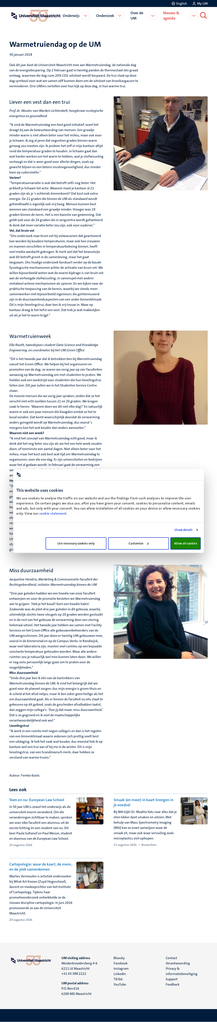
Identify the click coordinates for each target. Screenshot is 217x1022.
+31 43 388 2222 (73, 973)
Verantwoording (178, 963)
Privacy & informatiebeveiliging (182, 971)
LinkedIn (120, 974)
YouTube (120, 984)
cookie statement (53, 513)
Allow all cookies (185, 543)
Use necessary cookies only (76, 543)
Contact (171, 958)
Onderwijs (71, 15)
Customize (136, 543)
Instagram (121, 968)
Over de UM (137, 15)
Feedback (172, 984)
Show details (183, 530)
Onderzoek (105, 15)
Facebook (121, 963)
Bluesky (119, 958)
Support (172, 979)
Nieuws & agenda (171, 15)
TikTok (118, 979)
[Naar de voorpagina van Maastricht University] (35, 16)
